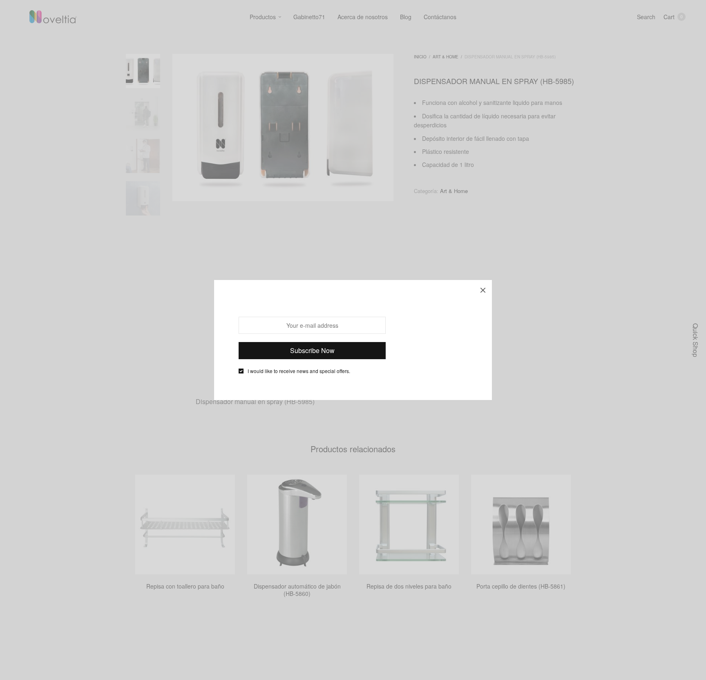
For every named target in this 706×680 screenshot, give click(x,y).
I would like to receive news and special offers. (299, 371)
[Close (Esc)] (483, 289)
